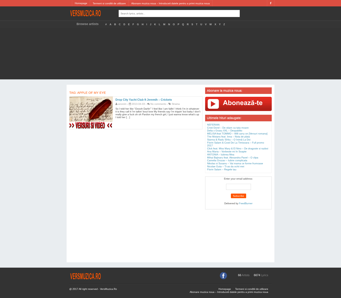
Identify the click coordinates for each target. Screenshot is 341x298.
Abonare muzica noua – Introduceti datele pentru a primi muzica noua (170, 3)
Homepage (81, 3)
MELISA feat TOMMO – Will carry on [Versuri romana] (237, 133)
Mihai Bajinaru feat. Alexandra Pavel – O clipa (232, 157)
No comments (158, 103)
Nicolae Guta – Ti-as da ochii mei (225, 166)
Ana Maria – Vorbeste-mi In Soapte (227, 151)
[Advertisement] (170, 54)
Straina (176, 103)
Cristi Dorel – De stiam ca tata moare (228, 127)
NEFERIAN (213, 124)
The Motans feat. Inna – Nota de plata (228, 136)
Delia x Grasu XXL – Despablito (224, 130)
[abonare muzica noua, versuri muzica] (238, 103)
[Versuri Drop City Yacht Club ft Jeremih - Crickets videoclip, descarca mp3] (91, 112)
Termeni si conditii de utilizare (109, 3)
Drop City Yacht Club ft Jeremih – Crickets (143, 99)
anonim (122, 103)
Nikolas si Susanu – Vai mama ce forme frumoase (235, 163)
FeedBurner (246, 203)
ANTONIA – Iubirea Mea (220, 154)
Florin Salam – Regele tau (221, 169)
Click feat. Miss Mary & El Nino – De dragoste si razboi (237, 148)
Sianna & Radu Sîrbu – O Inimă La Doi (228, 139)
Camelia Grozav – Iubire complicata (227, 160)
